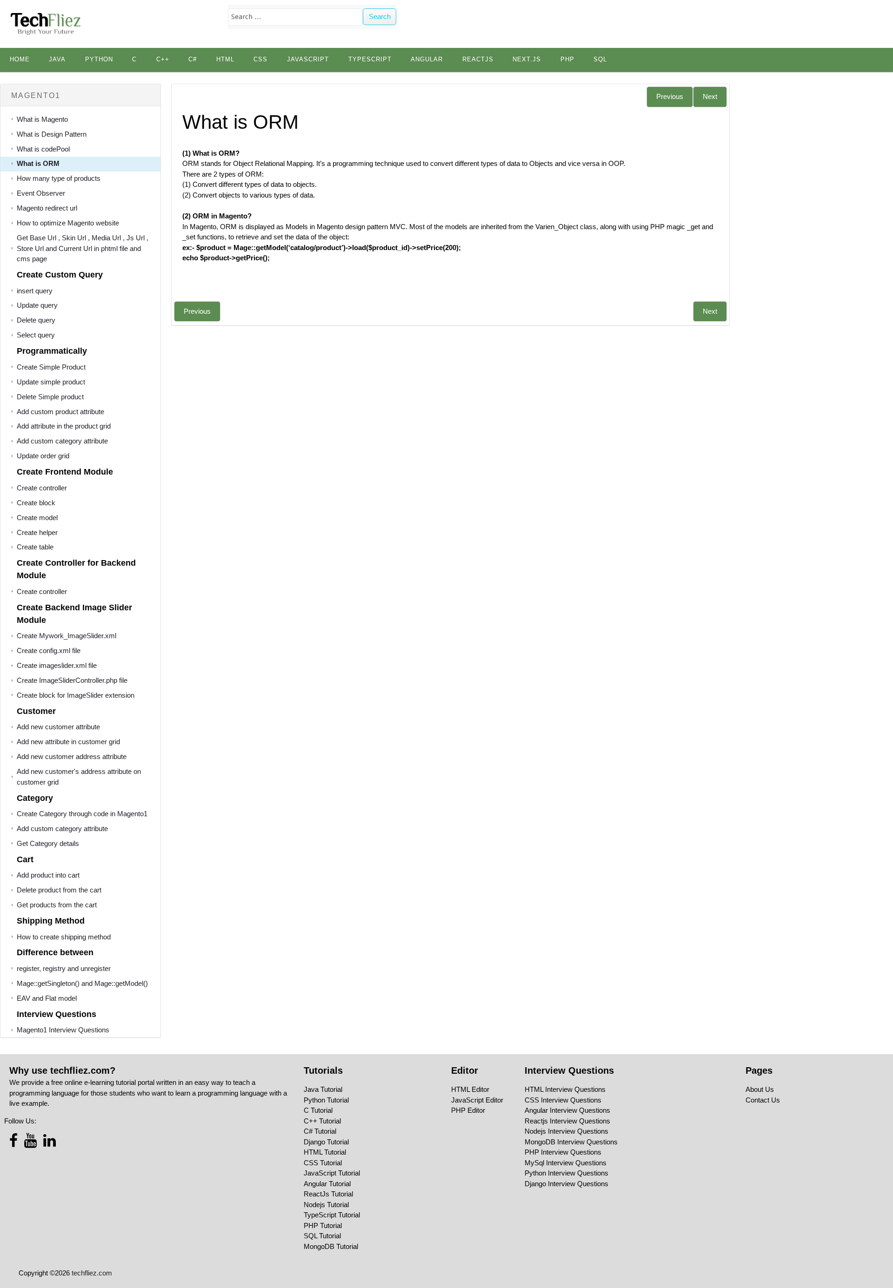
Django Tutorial (326, 1142)
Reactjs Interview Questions (567, 1121)
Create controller (42, 488)
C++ (162, 59)
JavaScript (308, 59)
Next (710, 96)
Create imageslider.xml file (57, 665)
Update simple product (51, 382)
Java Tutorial (323, 1089)
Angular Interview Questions (567, 1110)
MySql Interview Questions (565, 1163)
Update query (37, 305)
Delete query (36, 320)
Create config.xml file (48, 650)
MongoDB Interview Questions (571, 1142)
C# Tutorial (320, 1131)
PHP (567, 59)
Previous (669, 96)
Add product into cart (48, 875)
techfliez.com (92, 1273)
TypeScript (370, 59)
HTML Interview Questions (565, 1089)
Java (57, 59)
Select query (36, 335)
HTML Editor (470, 1089)
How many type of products (58, 178)
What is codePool (43, 149)
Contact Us (763, 1100)
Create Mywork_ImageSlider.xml (66, 636)
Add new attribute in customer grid (68, 742)
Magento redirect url (47, 208)
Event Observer (41, 193)
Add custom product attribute (60, 412)
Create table (35, 547)
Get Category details (48, 843)
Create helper (37, 532)
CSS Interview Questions (563, 1100)
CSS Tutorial (323, 1163)
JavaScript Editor (477, 1100)
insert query (35, 291)
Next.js (527, 59)
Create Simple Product (51, 367)
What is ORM (38, 163)
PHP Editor (468, 1110)
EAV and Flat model (47, 998)
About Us (760, 1089)
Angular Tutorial (327, 1184)
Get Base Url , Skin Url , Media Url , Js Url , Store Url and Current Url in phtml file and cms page (82, 248)
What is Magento (42, 119)
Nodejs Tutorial (326, 1205)
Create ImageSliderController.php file (72, 680)
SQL (600, 59)
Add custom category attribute (62, 441)
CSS (260, 59)
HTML (225, 59)
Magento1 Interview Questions (63, 1030)
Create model (37, 518)
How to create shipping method (64, 937)
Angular (427, 59)
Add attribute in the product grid (64, 426)
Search (380, 16)
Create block (36, 503)
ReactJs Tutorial (328, 1194)
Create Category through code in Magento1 (82, 814)
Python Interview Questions (566, 1173)
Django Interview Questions (566, 1184)
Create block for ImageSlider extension (75, 695)
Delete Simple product (50, 397)
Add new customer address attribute (72, 756)
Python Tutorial (326, 1100)
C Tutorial (318, 1110)
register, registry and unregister (64, 968)
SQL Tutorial (322, 1236)
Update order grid (43, 456)
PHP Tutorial (323, 1225)
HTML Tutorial (325, 1152)
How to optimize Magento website (68, 223)
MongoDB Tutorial (331, 1246)
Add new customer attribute (58, 727)
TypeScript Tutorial (332, 1215)
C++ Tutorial (322, 1121)
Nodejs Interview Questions (566, 1131)
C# (192, 59)
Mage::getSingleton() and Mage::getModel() (82, 983)
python (99, 59)
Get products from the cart (57, 905)
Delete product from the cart (59, 890)
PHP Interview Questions (563, 1152)
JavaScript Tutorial (332, 1173)
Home (20, 59)
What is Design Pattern (52, 134)
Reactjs (477, 59)
